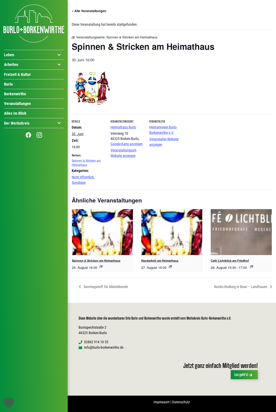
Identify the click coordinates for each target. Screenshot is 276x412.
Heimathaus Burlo (123, 127)
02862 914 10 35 (96, 342)
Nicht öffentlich (83, 177)
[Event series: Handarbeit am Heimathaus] (170, 266)
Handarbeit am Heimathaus (159, 260)
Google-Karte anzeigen (127, 144)
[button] (9, 403)
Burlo (8, 84)
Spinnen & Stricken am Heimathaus (86, 162)
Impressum (162, 402)
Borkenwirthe (15, 93)
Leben (9, 55)
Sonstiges (79, 182)
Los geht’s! (241, 374)
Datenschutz (181, 402)
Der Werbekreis (16, 123)
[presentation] (102, 232)
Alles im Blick (15, 113)
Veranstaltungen (17, 103)
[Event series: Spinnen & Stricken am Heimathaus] (101, 266)
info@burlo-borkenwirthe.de (103, 347)
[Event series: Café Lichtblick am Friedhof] (251, 266)
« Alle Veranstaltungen (89, 10)
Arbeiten (11, 64)
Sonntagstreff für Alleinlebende (105, 287)
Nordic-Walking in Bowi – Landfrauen (241, 287)
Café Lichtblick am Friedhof (230, 260)
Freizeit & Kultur (17, 74)
